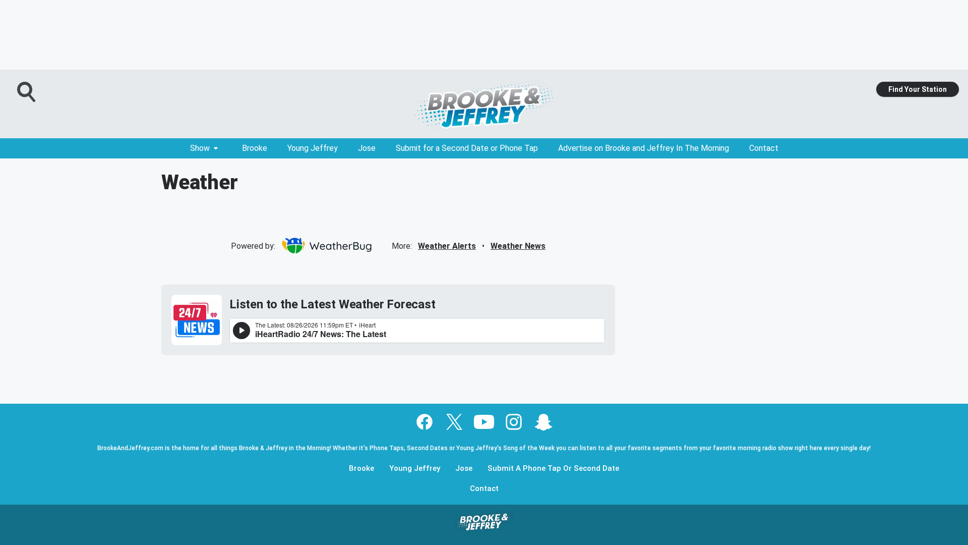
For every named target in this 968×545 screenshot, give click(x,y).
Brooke (254, 148)
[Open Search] (27, 92)
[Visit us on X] (454, 421)
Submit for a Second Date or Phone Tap (467, 148)
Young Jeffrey (312, 148)
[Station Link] (484, 104)
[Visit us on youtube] (484, 421)
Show (200, 148)
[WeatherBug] (326, 245)
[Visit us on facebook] (424, 421)
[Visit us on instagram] (513, 421)
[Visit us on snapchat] (543, 421)
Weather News (518, 246)
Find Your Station (917, 89)
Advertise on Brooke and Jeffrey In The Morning (643, 148)
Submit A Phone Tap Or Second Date (553, 468)
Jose (367, 148)
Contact (763, 148)
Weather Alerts (447, 246)
